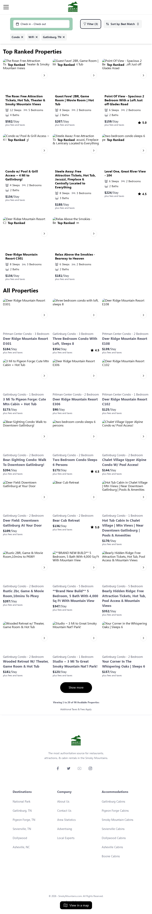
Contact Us (64, 810)
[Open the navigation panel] (6, 7)
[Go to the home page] (73, 7)
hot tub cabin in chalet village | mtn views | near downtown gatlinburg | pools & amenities (122, 527)
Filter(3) (92, 24)
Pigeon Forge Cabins (115, 810)
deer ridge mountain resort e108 (124, 341)
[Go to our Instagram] (90, 768)
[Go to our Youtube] (79, 768)
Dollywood (20, 838)
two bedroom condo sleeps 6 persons (75, 462)
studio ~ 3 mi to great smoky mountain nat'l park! (75, 664)
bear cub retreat (66, 520)
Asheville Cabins (112, 847)
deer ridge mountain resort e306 (75, 401)
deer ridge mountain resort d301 (25, 341)
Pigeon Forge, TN (24, 820)
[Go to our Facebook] (57, 768)
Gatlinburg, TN (22, 810)
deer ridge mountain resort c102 (124, 401)
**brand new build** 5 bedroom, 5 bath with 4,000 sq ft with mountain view (75, 596)
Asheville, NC (21, 847)
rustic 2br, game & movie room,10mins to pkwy (23, 593)
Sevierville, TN (22, 829)
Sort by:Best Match (123, 24)
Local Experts (65, 838)
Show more (76, 687)
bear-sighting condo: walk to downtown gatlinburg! (24, 462)
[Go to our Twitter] (68, 768)
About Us (63, 801)
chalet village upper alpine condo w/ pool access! (124, 462)
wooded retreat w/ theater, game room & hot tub (26, 664)
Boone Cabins (111, 856)
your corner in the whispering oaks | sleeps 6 (123, 664)
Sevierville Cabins (113, 829)
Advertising (64, 829)
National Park (21, 801)
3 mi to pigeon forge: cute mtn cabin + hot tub (24, 401)
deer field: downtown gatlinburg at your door (22, 523)
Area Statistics (66, 820)
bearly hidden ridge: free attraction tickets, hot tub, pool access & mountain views (124, 598)
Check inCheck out (33, 24)
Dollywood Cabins (114, 838)
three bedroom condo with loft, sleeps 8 (75, 341)
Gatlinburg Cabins (113, 801)
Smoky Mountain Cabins (117, 820)
